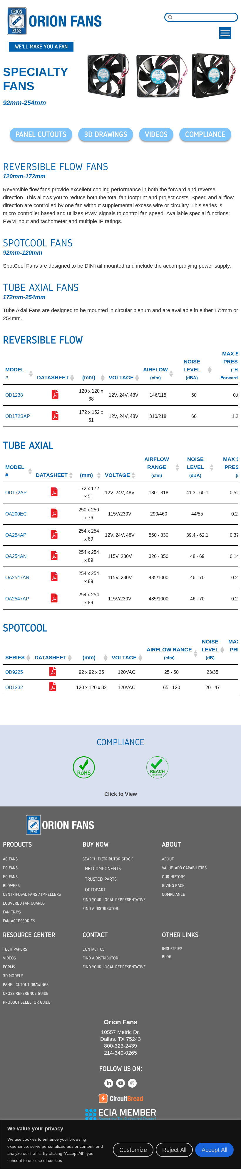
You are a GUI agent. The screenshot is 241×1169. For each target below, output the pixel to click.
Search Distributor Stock (108, 859)
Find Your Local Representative (114, 899)
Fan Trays (12, 912)
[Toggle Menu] (225, 33)
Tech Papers (15, 949)
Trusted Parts (101, 879)
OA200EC (16, 513)
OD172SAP (17, 416)
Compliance (173, 894)
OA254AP (15, 535)
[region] (120, 1144)
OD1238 (14, 395)
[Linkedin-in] (108, 1083)
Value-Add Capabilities (184, 867)
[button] (30, 373)
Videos (9, 958)
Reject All (174, 1150)
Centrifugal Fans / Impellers (32, 894)
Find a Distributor (100, 908)
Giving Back (173, 885)
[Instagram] (132, 1083)
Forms (9, 966)
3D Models (13, 975)
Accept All (214, 1150)
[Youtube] (120, 1083)
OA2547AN (17, 577)
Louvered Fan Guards (24, 903)
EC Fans (10, 876)
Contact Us (93, 949)
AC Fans (10, 859)
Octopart (95, 890)
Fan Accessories (19, 920)
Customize (133, 1150)
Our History (173, 876)
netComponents (103, 868)
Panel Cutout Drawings (25, 984)
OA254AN (16, 556)
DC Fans (10, 867)
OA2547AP (17, 598)
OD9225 (14, 672)
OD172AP (16, 492)
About (168, 859)
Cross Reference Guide (25, 993)
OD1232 (14, 687)
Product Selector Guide (27, 1002)
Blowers (11, 885)
